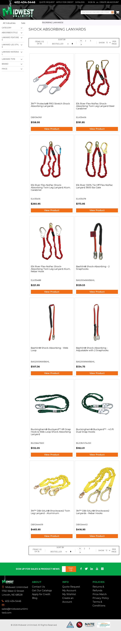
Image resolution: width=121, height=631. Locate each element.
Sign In (91, 2)
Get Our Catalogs (42, 590)
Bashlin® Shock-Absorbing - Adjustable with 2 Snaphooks (92, 349)
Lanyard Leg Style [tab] (10, 46)
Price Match (100, 594)
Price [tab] (4, 69)
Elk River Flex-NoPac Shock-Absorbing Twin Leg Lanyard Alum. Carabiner (51, 187)
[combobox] (97, 12)
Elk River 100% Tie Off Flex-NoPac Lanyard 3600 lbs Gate (94, 186)
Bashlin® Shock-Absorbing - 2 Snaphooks (93, 267)
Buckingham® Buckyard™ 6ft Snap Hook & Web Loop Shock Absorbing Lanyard (51, 432)
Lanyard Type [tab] (8, 59)
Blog (34, 598)
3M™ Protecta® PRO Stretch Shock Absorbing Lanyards (50, 104)
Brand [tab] (5, 64)
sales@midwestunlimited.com (15, 610)
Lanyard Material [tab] (10, 53)
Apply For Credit (64, 2)
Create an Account (109, 2)
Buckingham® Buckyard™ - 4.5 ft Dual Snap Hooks (95, 430)
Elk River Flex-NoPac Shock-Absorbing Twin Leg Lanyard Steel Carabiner (95, 106)
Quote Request (46, 2)
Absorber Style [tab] (10, 33)
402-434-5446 (12, 601)
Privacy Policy (101, 598)
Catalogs (79, 2)
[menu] (21, 23)
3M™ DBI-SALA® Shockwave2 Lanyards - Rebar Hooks (92, 512)
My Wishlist (69, 594)
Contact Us (38, 586)
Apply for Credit (41, 594)
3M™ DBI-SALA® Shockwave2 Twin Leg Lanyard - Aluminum (50, 512)
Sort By (62, 40)
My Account (69, 590)
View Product (51, 129)
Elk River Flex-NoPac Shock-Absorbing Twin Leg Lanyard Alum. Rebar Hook (51, 269)
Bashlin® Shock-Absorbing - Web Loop (49, 349)
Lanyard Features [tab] (10, 38)
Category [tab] (6, 28)
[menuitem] (11, 23)
